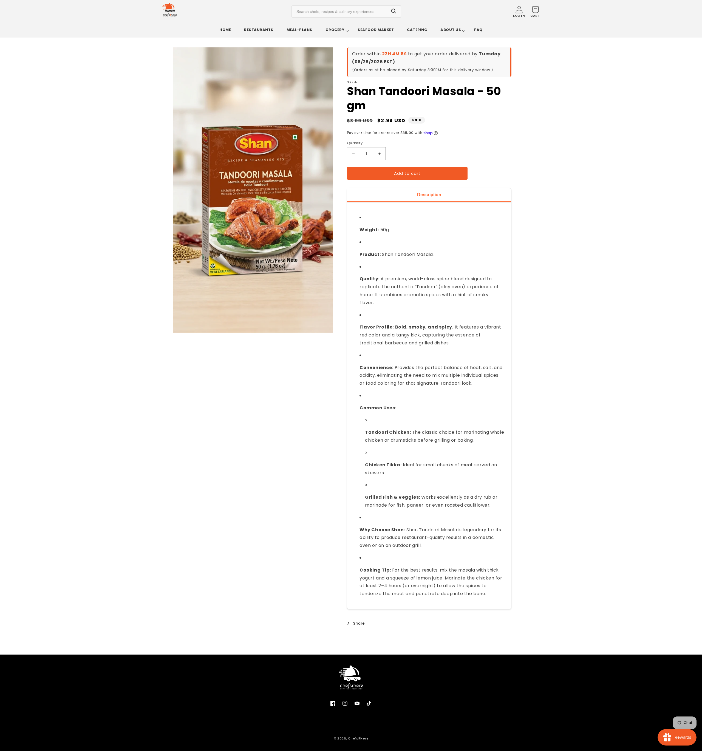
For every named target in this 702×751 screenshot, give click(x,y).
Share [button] (359, 623)
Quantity (355, 142)
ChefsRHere (358, 738)
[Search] (393, 11)
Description (429, 194)
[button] (535, 11)
